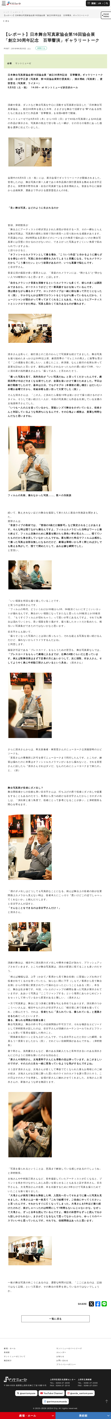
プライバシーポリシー (66, 1364)
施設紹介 (8, 1360)
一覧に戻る (55, 1318)
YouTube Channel (53, 1393)
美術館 (83, 1415)
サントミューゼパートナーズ (69, 1348)
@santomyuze (28, 1393)
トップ (6, 12)
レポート (17, 12)
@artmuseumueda (57, 1401)
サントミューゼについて (15, 1356)
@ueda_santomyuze (81, 1393)
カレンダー (61, 1352)
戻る (7, 21)
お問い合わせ (62, 1360)
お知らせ (60, 1356)
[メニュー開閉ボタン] (3, 3)
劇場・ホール (27, 1415)
